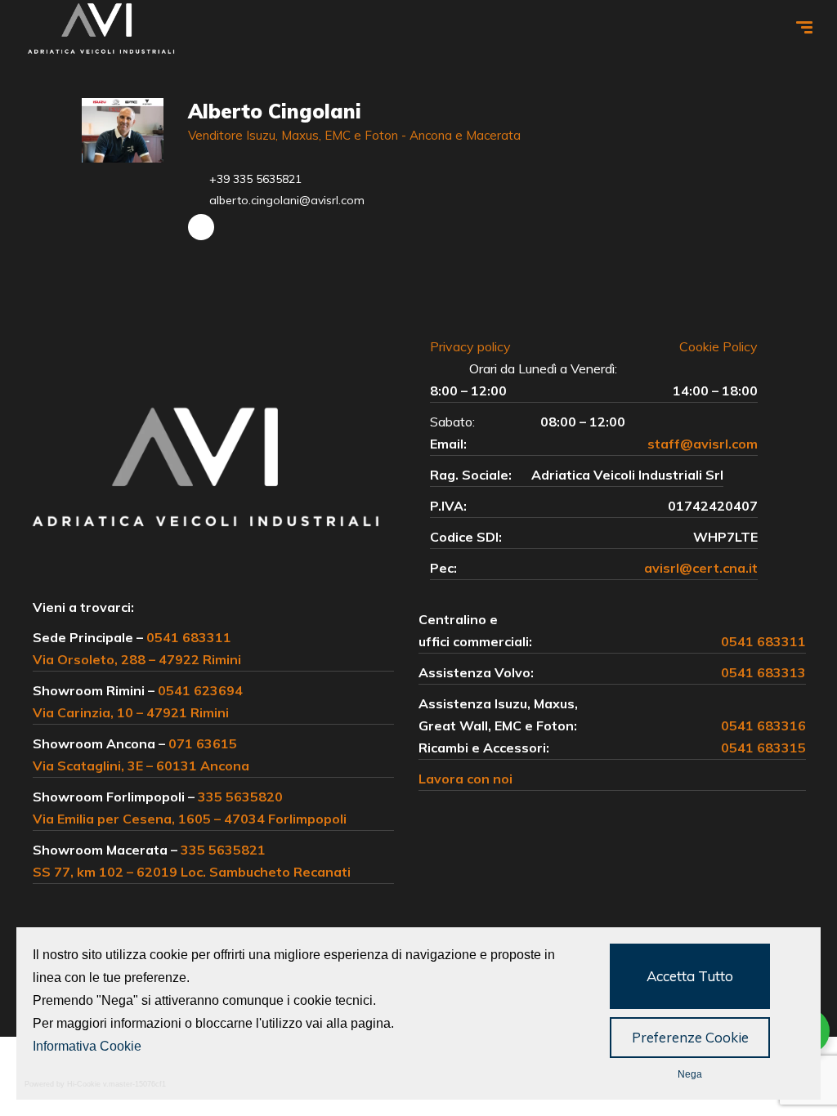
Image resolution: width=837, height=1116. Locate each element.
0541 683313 (763, 672)
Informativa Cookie (87, 1046)
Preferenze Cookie (690, 1037)
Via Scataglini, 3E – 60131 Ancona (141, 765)
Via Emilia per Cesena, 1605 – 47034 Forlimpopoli (190, 818)
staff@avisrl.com (702, 443)
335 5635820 (240, 796)
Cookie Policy (718, 346)
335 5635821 (223, 849)
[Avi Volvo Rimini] (102, 29)
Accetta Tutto (690, 975)
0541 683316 (763, 725)
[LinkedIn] (201, 227)
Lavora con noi (465, 778)
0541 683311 (188, 637)
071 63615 (202, 743)
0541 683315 (763, 747)
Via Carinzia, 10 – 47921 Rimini (131, 712)
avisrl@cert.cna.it (701, 568)
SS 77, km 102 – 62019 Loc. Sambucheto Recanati (192, 872)
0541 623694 (200, 690)
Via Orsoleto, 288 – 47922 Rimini (137, 659)
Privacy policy (478, 346)
